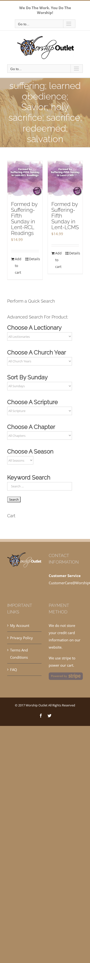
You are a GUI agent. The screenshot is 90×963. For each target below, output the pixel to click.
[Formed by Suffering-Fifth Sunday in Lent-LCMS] (65, 178)
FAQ (13, 669)
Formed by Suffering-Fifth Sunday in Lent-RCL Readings (24, 218)
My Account (19, 625)
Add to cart (18, 266)
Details (34, 259)
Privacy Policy (21, 637)
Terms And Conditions (19, 654)
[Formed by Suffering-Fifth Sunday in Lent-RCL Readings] (24, 178)
